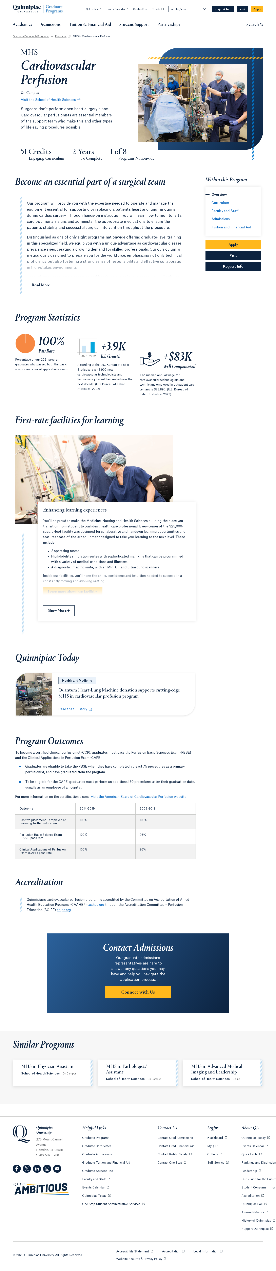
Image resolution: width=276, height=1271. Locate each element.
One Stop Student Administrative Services (113, 1204)
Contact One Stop (172, 1162)
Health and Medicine (77, 680)
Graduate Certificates (97, 1146)
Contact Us (140, 9)
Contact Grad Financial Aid (176, 1146)
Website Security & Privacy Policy (141, 1259)
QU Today (93, 9)
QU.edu (158, 9)
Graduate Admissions (97, 1154)
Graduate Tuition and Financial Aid (106, 1162)
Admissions (50, 25)
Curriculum (220, 203)
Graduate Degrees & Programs (31, 36)
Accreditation (252, 1196)
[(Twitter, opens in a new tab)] (27, 1169)
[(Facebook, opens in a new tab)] (17, 1169)
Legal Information (207, 1251)
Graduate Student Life (97, 1171)
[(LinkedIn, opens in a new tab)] (37, 1169)
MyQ (212, 1146)
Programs (60, 36)
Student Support (134, 25)
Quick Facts (251, 1154)
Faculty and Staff (225, 211)
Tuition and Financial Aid (231, 227)
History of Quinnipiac (258, 1220)
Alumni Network (254, 1212)
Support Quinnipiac (257, 1229)
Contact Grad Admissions (175, 1138)
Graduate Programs (95, 1138)
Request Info (242, 267)
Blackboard (217, 1138)
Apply (245, 245)
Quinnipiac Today (96, 1196)
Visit (233, 256)
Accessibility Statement (134, 1251)
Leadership (251, 1171)
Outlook (214, 1154)
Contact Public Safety (175, 1154)
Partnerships (168, 25)
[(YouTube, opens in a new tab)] (57, 1169)
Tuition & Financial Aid (90, 25)
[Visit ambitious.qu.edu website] (41, 1189)
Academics (22, 25)
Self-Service (218, 1162)
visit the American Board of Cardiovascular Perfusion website (138, 796)
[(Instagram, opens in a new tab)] (47, 1169)
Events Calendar (117, 9)
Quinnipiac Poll (254, 1204)
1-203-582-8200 (47, 1155)
